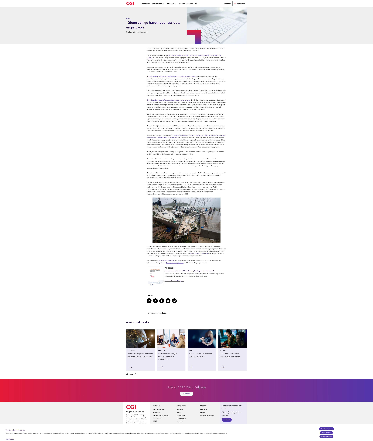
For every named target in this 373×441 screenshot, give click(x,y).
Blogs (179, 412)
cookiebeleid (10, 439)
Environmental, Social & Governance (161, 417)
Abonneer (227, 420)
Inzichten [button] (170, 4)
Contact (227, 4)
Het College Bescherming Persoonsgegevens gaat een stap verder (169, 100)
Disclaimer (203, 409)
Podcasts (180, 422)
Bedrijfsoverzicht (159, 409)
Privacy (202, 412)
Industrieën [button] (157, 4)
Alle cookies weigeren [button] (326, 436)
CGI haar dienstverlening (166, 260)
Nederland (241, 4)
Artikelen (180, 409)
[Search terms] (196, 3)
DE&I (155, 421)
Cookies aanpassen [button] (326, 432)
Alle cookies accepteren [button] (326, 428)
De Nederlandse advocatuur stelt (168, 138)
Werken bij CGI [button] (185, 4)
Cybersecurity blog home (157, 313)
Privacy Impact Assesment (199, 253)
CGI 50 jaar (156, 412)
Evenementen (181, 419)
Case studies (181, 416)
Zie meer (129, 374)
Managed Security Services (174, 263)
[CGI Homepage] (130, 3)
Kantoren (156, 424)
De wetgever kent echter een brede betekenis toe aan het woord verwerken (171, 76)
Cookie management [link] (207, 416)
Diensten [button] (144, 4)
